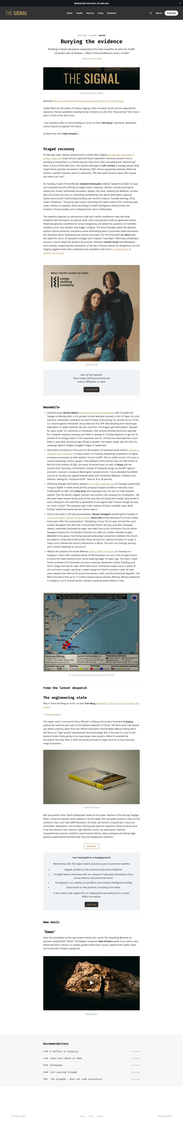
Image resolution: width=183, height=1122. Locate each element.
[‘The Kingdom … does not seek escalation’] (91, 1079)
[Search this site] (151, 13)
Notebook (111, 13)
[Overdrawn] (91, 1065)
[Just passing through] (91, 1072)
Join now (91, 904)
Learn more (91, 389)
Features (90, 13)
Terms (90, 1116)
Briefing (102, 36)
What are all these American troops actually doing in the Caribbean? (88, 101)
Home (82, 1116)
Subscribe (171, 13)
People (79, 13)
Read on (91, 846)
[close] (180, 3)
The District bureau (92, 58)
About (69, 13)
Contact (100, 1116)
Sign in (159, 13)
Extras (100, 13)
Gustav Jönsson (53, 714)
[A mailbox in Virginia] (91, 1051)
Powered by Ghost (165, 1116)
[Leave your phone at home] (91, 1058)
